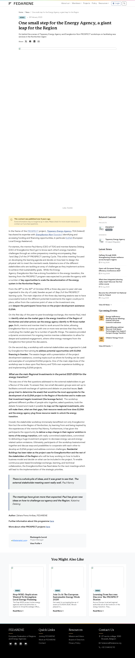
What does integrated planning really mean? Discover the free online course (110, 281)
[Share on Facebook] (30, 41)
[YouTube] (26, 644)
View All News (104, 305)
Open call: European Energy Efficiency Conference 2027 (110, 269)
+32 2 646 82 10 (108, 647)
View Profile (36, 543)
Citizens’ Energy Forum (114, 338)
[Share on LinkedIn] (34, 41)
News (27, 12)
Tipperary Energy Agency (115, 239)
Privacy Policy (74, 643)
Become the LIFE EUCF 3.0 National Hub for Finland (112, 294)
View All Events (105, 346)
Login (117, 3)
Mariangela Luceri (38, 537)
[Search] (124, 3)
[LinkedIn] (21, 644)
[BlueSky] (10, 644)
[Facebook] (16, 644)
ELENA (69, 238)
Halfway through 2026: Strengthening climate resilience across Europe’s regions (111, 257)
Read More (18, 611)
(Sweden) (49, 235)
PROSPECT (33, 231)
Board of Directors (76, 640)
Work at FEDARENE (47, 640)
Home (21, 12)
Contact (42, 643)
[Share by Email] (38, 41)
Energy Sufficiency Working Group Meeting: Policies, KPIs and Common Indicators (115, 319)
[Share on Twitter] (26, 41)
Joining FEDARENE (47, 636)
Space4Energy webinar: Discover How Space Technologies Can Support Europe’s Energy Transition (116, 330)
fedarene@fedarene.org (111, 643)
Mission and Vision (76, 636)
